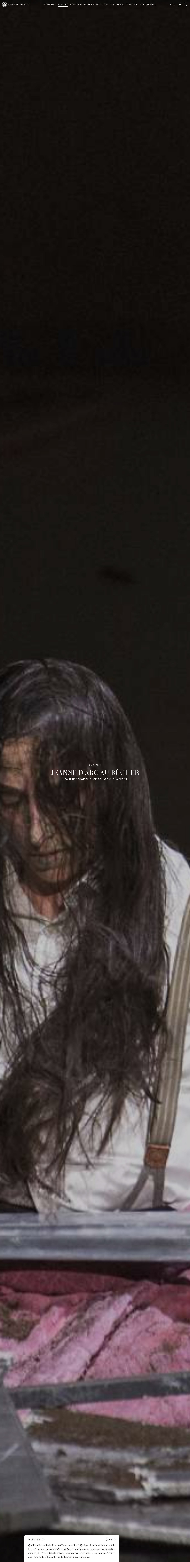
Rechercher (185, 4)
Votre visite (102, 4)
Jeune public (117, 4)
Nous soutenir (148, 4)
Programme (50, 4)
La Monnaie (132, 4)
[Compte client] (180, 4)
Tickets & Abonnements (82, 4)
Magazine (63, 4)
